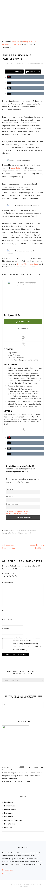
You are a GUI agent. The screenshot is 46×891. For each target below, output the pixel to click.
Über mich (8, 827)
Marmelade (15, 168)
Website (5, 629)
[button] (9, 77)
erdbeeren (13, 533)
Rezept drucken (34, 71)
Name (5, 610)
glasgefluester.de (23, 17)
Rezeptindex (9, 824)
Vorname (9, 489)
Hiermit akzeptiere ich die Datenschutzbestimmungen (17, 512)
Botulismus (8, 802)
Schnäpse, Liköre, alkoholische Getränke (22, 530)
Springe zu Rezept (15, 71)
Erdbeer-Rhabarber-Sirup (27, 264)
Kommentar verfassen (35, 63)
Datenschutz (9, 806)
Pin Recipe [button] (24, 329)
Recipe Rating (8, 573)
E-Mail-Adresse (12, 504)
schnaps (24, 533)
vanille (30, 533)
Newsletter (8, 817)
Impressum (8, 813)
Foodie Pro (24, 884)
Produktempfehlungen (13, 820)
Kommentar (7, 583)
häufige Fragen (10, 809)
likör (19, 533)
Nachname (10, 496)
